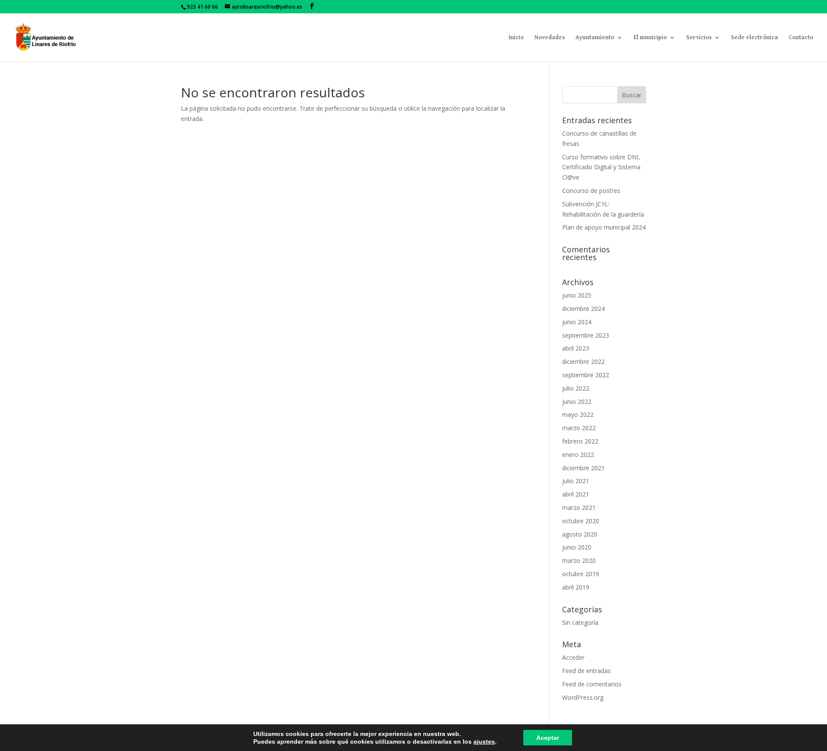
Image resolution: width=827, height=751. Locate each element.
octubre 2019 (580, 574)
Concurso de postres (591, 190)
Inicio (516, 37)
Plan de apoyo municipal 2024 (604, 227)
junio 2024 (576, 322)
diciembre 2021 (583, 468)
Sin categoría (580, 622)
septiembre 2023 (585, 335)
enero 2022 (578, 454)
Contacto (801, 37)
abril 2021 (575, 494)
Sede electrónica (754, 37)
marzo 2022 (579, 428)
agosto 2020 (579, 534)
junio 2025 (576, 295)
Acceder (573, 657)
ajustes (484, 741)
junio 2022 (576, 401)
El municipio (650, 37)
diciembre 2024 (583, 308)
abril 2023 (575, 348)
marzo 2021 (579, 507)
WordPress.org (582, 697)
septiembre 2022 (585, 375)
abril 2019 (575, 587)
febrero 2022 (580, 441)
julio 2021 (575, 481)
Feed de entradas (586, 671)
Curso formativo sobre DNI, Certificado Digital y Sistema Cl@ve (601, 167)
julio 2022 (575, 388)
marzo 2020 (579, 560)
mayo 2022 (578, 414)
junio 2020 (576, 547)
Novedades (550, 37)
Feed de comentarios (592, 684)
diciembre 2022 (583, 361)
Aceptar (547, 737)
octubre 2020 (580, 521)
